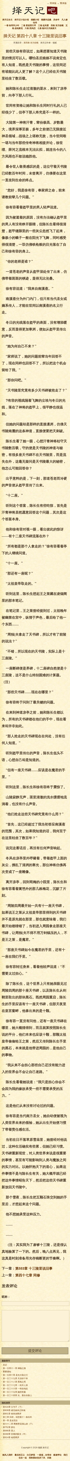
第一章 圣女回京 (10, 1420)
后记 (5, 1365)
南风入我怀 (7, 1455)
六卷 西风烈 (30, 28)
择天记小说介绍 (22, 19)
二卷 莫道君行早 (28, 25)
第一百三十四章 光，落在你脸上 (17, 1395)
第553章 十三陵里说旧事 (33, 1268)
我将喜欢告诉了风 (37, 1458)
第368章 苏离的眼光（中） (15, 1434)
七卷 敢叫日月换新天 (47, 28)
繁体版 (63, 3)
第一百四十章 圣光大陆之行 (15, 1375)
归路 (49, 1458)
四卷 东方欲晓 (57, 25)
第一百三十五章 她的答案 (14, 1392)
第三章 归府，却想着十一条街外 (17, 1417)
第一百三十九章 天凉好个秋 (15, 1378)
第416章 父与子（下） (13, 1407)
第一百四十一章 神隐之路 (14, 1368)
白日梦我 (31, 1455)
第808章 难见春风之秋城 (14, 1410)
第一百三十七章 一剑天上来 (15, 1385)
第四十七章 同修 (27, 1274)
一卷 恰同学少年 (11, 25)
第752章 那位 (9, 1427)
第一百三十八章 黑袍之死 (14, 1382)
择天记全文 (7, 19)
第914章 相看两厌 (11, 1437)
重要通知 (7, 1371)
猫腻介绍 (35, 19)
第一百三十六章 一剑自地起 (15, 1388)
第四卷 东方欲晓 (31, 43)
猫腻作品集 (46, 19)
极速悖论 (57, 1455)
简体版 (53, 3)
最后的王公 (20, 1455)
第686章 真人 (9, 1430)
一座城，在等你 (44, 1455)
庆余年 (56, 19)
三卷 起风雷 (43, 25)
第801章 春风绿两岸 (12, 1414)
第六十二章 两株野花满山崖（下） (18, 1424)
